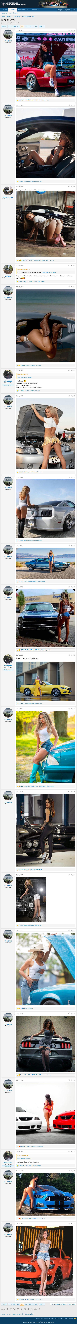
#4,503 (73, 186)
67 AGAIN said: (21, 374)
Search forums (13, 13)
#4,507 (73, 396)
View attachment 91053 (24, 1159)
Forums (12, 10)
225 (18, 26)
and (26, 1008)
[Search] (74, 9)
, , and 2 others (32, 281)
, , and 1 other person (34, 100)
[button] (27, 9)
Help (66, 1318)
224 (14, 26)
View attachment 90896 (24, 377)
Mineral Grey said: (22, 269)
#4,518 (73, 1152)
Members (34, 10)
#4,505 (73, 287)
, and (30, 181)
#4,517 (73, 1080)
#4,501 (73, 30)
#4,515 (73, 930)
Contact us (39, 1318)
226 (22, 26)
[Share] (69, 30)
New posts (4, 13)
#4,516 (73, 1013)
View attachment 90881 (49, 272)
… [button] (11, 26)
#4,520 (73, 1224)
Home (5, 10)
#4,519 (73, 1171)
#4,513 (73, 791)
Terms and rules (49, 1318)
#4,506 (73, 370)
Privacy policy (59, 1318)
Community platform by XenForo (38, 1322)
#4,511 (73, 655)
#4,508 (73, 477)
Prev (4, 26)
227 (26, 26)
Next (41, 26)
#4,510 (73, 587)
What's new (22, 10)
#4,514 (73, 875)
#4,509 (73, 546)
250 (36, 26)
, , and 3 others (30, 1166)
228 (30, 26)
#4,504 (73, 265)
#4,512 (73, 709)
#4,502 (73, 105)
